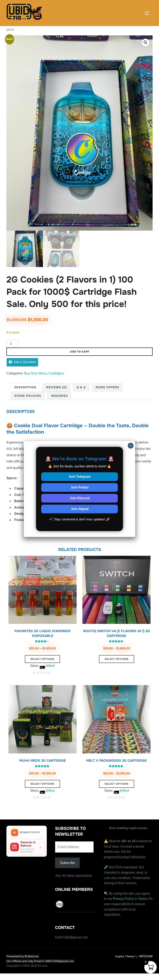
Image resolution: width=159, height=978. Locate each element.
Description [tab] (25, 387)
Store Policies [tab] (27, 396)
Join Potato (80, 487)
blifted (50, 666)
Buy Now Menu (35, 373)
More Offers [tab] (107, 387)
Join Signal (79, 509)
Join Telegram (80, 476)
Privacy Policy (123, 898)
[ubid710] (60, 904)
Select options (42, 659)
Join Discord (80, 498)
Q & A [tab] (81, 387)
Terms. (143, 898)
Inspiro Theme (124, 956)
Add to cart (79, 351)
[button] (145, 42)
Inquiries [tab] (59, 396)
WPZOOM (146, 956)
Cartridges (56, 373)
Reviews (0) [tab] (56, 387)
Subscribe (67, 863)
